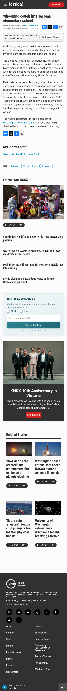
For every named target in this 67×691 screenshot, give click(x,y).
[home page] (16, 5)
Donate (56, 5)
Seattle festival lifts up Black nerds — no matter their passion (33, 238)
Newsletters (12, 672)
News (26, 311)
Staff (9, 639)
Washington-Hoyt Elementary (19, 122)
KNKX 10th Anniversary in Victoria (33, 393)
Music (14, 311)
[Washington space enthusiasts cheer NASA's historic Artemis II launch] (48, 449)
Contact (10, 633)
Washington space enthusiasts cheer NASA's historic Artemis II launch (47, 467)
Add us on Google (51, 37)
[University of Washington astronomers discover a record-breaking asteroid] (48, 508)
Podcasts (10, 665)
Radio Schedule (14, 652)
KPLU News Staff (31, 25)
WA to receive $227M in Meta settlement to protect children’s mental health (32, 252)
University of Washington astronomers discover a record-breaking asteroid (47, 528)
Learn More (33, 415)
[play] (5, 687)
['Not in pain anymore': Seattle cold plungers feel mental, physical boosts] (19, 508)
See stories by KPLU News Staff (21, 154)
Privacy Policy (42, 330)
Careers (39, 626)
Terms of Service (43, 656)
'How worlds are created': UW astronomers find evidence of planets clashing (18, 469)
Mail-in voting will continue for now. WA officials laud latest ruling (33, 266)
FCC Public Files (42, 669)
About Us (10, 626)
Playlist (9, 659)
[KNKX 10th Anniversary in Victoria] (33, 362)
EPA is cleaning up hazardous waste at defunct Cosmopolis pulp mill (29, 280)
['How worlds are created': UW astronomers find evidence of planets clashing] (19, 449)
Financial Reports (43, 639)
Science (14, 166)
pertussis (46, 166)
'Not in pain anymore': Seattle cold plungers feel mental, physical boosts (18, 528)
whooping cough (30, 166)
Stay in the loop (33, 325)
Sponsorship (41, 633)
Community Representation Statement (42, 648)
